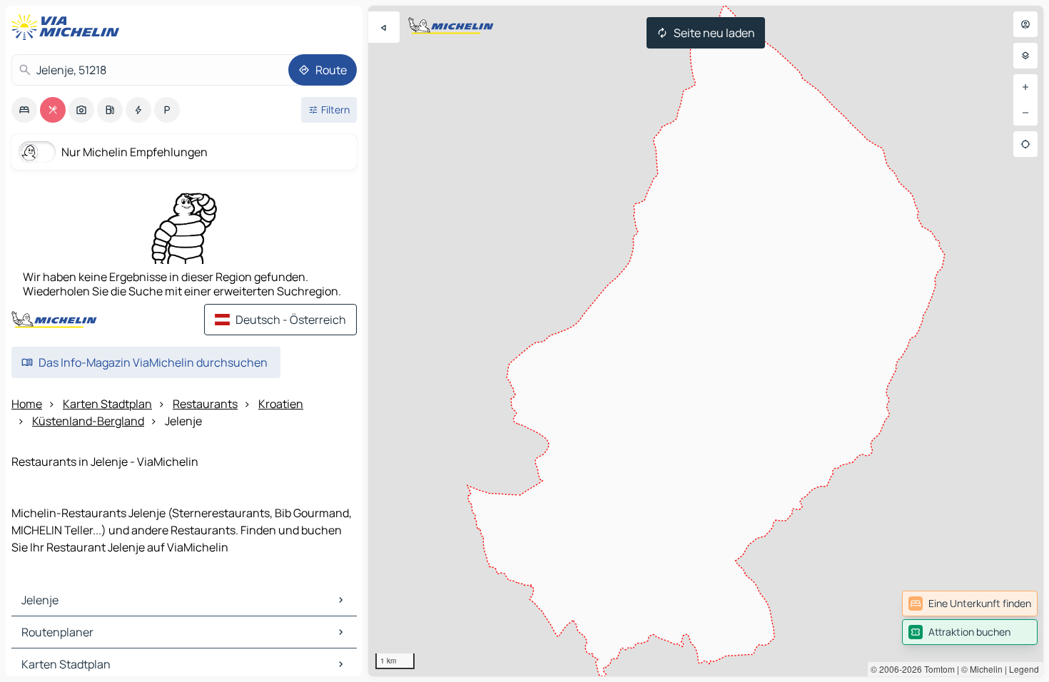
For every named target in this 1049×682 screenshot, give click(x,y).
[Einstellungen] (1025, 55)
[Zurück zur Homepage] (68, 27)
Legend (1024, 669)
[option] (24, 110)
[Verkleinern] (1025, 113)
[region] (705, 341)
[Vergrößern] (1025, 87)
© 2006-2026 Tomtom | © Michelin (937, 669)
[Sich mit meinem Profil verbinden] (1025, 24)
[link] (970, 603)
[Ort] (1025, 144)
